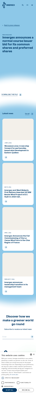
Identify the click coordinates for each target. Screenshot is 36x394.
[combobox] (31, 355)
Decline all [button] (26, 390)
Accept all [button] (9, 390)
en (27, 5)
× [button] (33, 354)
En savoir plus (14, 374)
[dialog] (18, 373)
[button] (22, 5)
